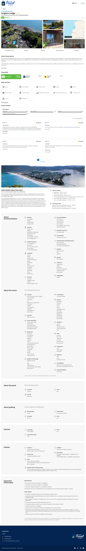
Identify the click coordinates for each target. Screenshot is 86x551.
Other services (4, 102)
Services (26, 50)
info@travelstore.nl (8, 538)
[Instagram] (80, 548)
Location (76, 50)
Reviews (43, 50)
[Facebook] (75, 548)
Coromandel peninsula (6, 11)
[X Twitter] (77, 548)
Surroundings (59, 50)
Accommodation (9, 50)
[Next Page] (49, 160)
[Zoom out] (83, 34)
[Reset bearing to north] (83, 36)
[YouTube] (83, 548)
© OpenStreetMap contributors (79, 37)
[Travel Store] (77, 536)
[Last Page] (52, 160)
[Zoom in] (83, 32)
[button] (74, 27)
